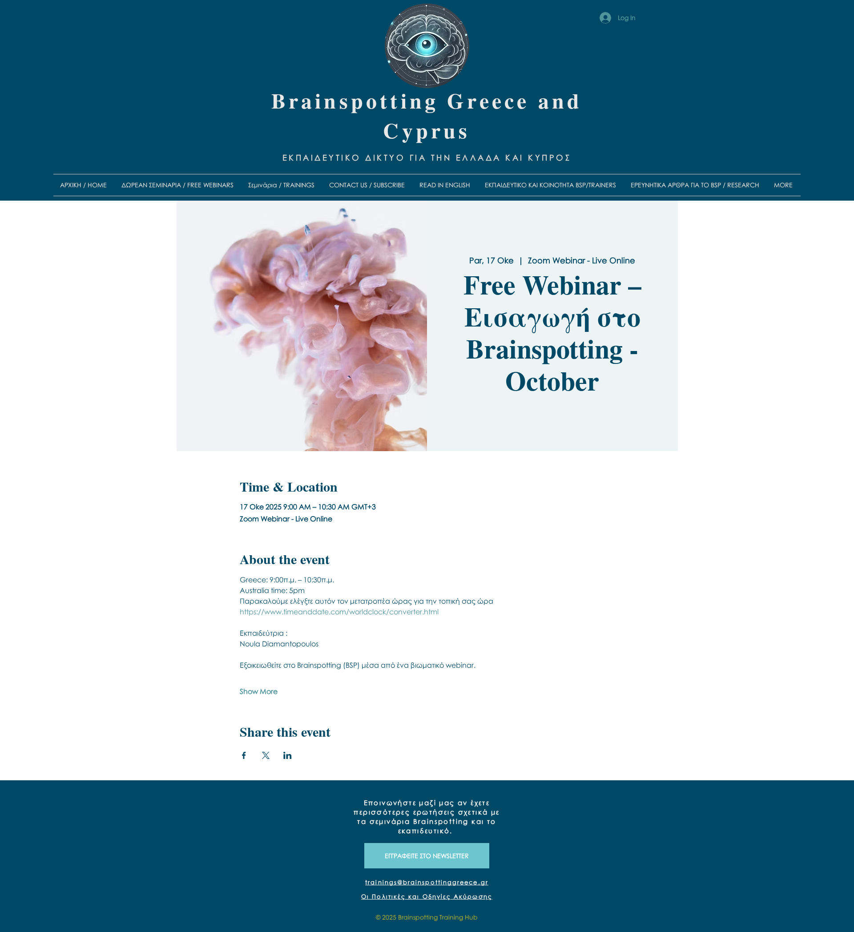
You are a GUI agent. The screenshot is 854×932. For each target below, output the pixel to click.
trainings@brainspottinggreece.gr (426, 882)
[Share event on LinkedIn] (287, 755)
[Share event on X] (266, 755)
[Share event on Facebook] (244, 755)
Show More (259, 691)
